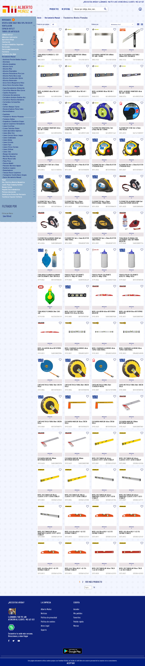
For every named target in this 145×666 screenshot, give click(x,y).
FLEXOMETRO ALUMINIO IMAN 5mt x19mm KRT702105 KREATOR (50, 239)
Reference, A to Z (122, 24)
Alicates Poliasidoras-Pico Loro (13, 73)
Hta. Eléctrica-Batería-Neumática (13, 182)
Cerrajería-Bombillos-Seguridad (12, 44)
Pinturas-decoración (9, 192)
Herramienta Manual (8, 57)
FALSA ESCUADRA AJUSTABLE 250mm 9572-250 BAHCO (129, 55)
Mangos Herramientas (10, 154)
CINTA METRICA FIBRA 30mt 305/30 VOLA (131, 385)
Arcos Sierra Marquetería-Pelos (13, 83)
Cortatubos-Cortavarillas (11, 102)
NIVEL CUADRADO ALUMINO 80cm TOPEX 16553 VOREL (130, 349)
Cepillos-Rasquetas (9, 93)
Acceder (76, 609)
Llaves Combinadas (9, 138)
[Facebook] (8, 641)
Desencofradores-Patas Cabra (13, 109)
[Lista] (142, 24)
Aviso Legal (45, 626)
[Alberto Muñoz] (17, 9)
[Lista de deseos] (60, 29)
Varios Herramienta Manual (12, 177)
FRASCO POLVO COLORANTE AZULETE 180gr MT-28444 (74, 275)
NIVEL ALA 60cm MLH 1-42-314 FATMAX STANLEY (129, 532)
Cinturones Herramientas (11, 95)
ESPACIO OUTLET (8, 29)
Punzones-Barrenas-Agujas (12, 165)
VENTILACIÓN (7, 26)
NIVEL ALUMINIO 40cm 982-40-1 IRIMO (48, 92)
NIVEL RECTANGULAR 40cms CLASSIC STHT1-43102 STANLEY (103, 459)
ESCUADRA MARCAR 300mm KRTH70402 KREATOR (47, 459)
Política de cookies (48, 621)
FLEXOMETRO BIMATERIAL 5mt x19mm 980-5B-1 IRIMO (102, 128)
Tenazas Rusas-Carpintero (12, 172)
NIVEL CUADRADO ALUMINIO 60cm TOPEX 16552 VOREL (103, 349)
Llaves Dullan (7, 140)
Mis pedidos (77, 613)
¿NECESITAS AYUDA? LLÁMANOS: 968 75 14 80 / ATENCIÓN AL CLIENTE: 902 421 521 (113, 2)
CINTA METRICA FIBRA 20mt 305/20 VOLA (77, 385)
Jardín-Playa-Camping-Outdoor (12, 185)
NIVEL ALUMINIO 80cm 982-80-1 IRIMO (103, 92)
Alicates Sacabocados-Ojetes (13, 78)
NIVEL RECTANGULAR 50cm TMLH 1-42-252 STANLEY (130, 569)
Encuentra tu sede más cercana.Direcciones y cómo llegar (20, 634)
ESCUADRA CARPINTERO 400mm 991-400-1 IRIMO (103, 55)
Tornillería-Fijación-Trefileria (12, 197)
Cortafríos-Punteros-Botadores (13, 100)
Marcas (76, 626)
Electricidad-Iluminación (10, 49)
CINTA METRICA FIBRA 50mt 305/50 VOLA (50, 422)
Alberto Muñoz (46, 609)
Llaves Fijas (7, 145)
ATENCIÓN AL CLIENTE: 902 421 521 (21, 619)
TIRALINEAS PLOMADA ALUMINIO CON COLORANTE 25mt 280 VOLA (49, 275)
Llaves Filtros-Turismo (10, 147)
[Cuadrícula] (138, 24)
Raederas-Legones (9, 168)
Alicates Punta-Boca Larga (12, 76)
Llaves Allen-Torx (9, 133)
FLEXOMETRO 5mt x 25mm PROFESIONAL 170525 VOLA (74, 202)
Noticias (44, 613)
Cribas (5, 104)
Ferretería (5, 52)
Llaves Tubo (7, 152)
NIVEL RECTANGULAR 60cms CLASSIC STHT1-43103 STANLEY (130, 459)
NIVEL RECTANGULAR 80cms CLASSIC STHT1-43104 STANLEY (49, 495)
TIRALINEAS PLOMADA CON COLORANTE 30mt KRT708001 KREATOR (129, 239)
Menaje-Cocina (7, 187)
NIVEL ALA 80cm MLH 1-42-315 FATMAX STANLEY (48, 569)
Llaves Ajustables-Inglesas (12, 131)
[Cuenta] (140, 9)
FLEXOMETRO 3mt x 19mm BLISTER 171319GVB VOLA (77, 165)
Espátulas (6, 114)
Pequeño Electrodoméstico (11, 189)
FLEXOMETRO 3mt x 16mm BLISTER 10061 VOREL (77, 239)
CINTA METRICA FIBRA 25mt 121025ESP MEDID (102, 385)
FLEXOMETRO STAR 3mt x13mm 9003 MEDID (48, 165)
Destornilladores (8, 111)
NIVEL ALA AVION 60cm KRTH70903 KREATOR (49, 349)
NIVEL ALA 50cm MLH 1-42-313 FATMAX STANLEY (102, 532)
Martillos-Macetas (9, 156)
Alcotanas (6, 62)
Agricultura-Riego (8, 40)
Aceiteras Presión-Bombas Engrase (14, 59)
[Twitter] (14, 641)
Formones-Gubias (9, 119)
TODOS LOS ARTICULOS (10, 31)
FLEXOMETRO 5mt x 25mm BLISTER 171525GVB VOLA (104, 165)
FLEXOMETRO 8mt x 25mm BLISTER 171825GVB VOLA (131, 165)
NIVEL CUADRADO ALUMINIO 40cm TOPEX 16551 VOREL (76, 349)
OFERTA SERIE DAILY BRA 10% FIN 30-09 (17, 23)
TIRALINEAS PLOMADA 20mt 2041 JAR (49, 312)
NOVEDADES (8, 20)
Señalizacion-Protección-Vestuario (14, 194)
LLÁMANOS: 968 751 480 (17, 617)
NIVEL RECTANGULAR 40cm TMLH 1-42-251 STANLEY (103, 569)
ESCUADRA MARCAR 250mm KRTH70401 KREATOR (128, 422)
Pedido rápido (78, 621)
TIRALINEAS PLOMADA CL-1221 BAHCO (48, 55)
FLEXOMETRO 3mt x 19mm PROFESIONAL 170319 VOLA (47, 202)
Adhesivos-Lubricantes (10, 37)
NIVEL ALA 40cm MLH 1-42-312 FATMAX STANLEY (75, 532)
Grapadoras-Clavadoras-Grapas (13, 121)
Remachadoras (8, 170)
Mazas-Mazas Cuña (9, 158)
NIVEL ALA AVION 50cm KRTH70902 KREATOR (131, 312)
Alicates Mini (7, 69)
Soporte (44, 630)
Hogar (4, 180)
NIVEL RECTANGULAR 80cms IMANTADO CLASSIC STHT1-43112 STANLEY (49, 533)
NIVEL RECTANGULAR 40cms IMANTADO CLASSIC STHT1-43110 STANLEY (103, 496)
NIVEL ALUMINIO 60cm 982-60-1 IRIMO (76, 92)
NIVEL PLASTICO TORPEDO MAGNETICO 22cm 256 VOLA (74, 312)
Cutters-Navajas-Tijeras (11, 107)
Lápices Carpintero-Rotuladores (14, 124)
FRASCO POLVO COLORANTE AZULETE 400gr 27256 (101, 275)
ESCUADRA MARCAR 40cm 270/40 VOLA (103, 422)
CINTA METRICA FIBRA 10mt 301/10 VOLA (50, 385)
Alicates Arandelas (9, 64)
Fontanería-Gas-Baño (9, 54)
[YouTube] (19, 641)
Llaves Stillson (8, 149)
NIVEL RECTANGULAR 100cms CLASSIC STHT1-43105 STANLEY (76, 495)
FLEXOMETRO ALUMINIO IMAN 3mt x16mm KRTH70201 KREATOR (131, 202)
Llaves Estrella (8, 142)
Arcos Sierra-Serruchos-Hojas (13, 85)
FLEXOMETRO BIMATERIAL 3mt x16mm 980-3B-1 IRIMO (75, 128)
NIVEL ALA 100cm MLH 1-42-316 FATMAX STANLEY (76, 569)
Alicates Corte (8, 66)
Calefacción (6, 42)
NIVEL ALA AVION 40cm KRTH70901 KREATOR (104, 312)
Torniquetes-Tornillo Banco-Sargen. (15, 175)
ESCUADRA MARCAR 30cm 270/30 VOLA (76, 422)
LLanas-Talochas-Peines (11, 128)
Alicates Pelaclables (10, 71)
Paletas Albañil (8, 163)
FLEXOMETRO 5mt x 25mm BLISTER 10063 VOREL (104, 239)
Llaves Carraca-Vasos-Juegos (13, 135)
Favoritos (77, 617)
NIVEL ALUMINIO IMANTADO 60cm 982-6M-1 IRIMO (49, 128)
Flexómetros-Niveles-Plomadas (13, 117)
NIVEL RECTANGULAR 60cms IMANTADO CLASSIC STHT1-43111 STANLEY (131, 496)
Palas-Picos (7, 161)
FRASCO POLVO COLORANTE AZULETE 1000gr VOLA (129, 275)
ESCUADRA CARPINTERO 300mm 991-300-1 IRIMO (76, 55)
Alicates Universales (10, 80)
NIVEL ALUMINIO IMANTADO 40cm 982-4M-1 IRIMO (130, 92)
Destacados (6, 47)
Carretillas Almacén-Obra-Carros (14, 90)
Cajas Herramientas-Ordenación (14, 88)
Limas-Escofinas (8, 126)
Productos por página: (43, 24)
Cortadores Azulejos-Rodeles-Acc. (14, 97)
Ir (94, 587)
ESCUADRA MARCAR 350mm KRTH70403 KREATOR (74, 459)
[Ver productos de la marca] (49, 30)
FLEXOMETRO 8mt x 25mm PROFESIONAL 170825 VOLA (101, 202)
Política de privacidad (49, 617)
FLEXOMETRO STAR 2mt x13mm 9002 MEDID (130, 128)
